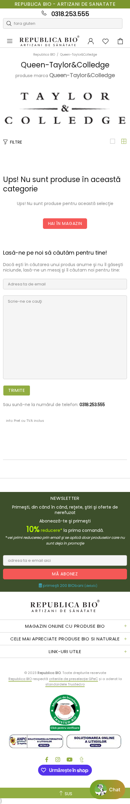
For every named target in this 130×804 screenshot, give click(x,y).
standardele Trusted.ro (65, 684)
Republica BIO (49, 41)
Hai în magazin (65, 223)
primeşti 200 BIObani (69, 585)
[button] (107, 789)
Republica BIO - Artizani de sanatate (65, 4)
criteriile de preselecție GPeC (73, 678)
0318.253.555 (70, 14)
